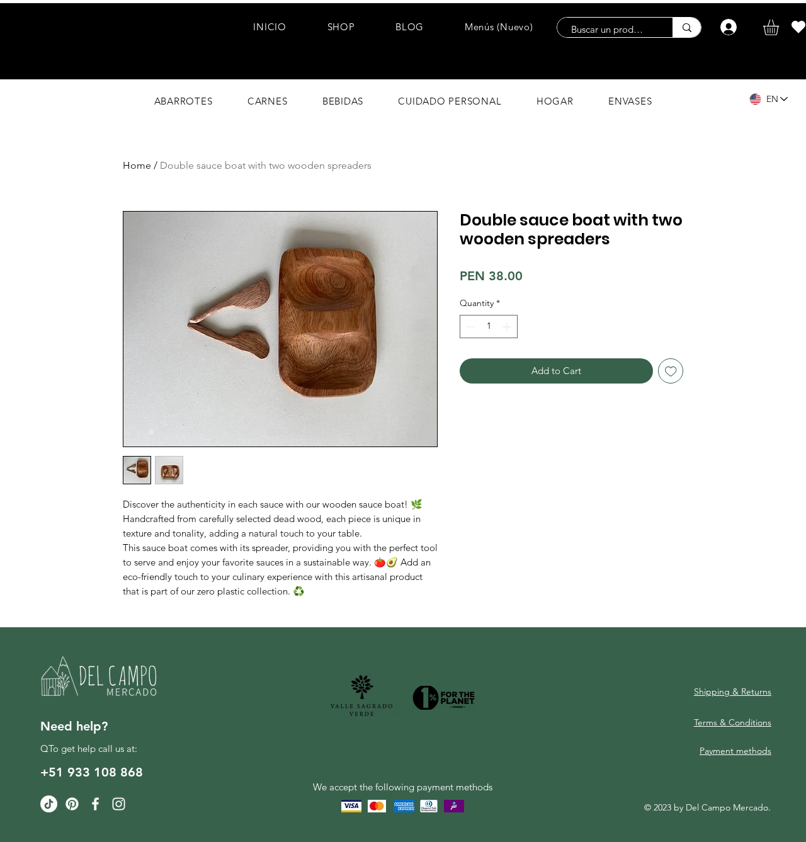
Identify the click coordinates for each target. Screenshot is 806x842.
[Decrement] (469, 327)
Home (137, 165)
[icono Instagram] (118, 803)
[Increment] (508, 327)
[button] (780, 27)
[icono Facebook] (95, 803)
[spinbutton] (488, 327)
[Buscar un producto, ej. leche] (687, 27)
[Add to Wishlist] (671, 371)
